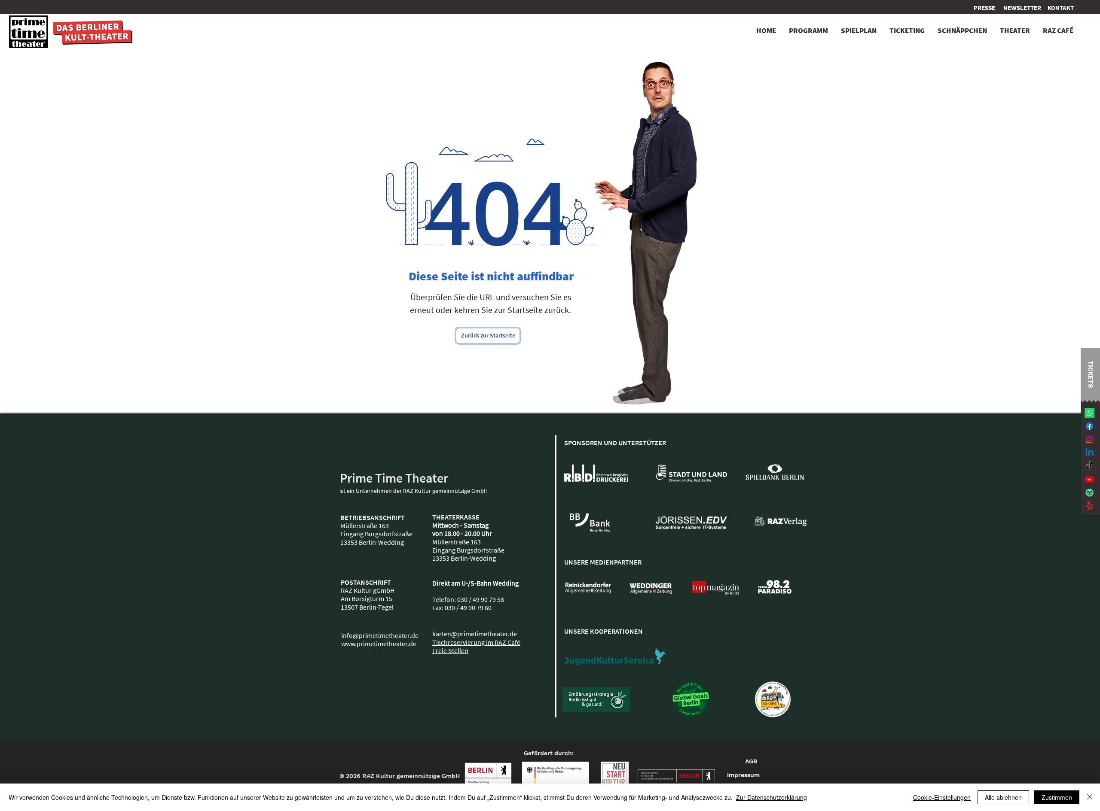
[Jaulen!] (1089, 506)
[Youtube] (1089, 479)
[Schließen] (1090, 797)
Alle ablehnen (1003, 797)
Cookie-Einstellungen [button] (942, 797)
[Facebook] (1089, 426)
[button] (1060, 8)
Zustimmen (1057, 797)
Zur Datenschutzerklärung (771, 797)
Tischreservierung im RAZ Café (476, 642)
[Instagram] (1089, 439)
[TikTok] (1089, 466)
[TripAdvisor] (1089, 493)
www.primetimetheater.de (378, 643)
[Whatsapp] (1089, 413)
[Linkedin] (1089, 453)
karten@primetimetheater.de (474, 633)
